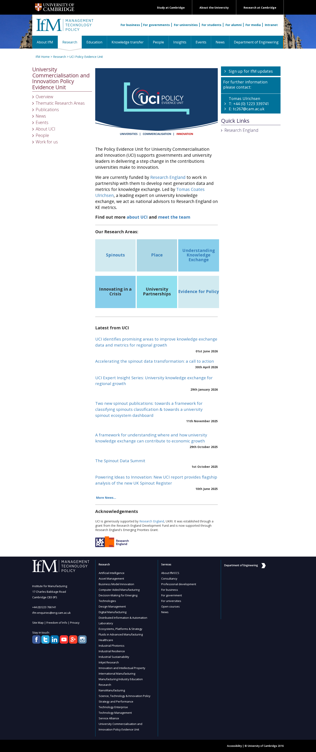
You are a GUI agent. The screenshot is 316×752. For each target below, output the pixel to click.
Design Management (112, 606)
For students (211, 25)
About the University (214, 7)
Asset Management (111, 578)
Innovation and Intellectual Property (122, 668)
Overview (44, 97)
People (158, 42)
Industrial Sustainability (114, 657)
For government (171, 595)
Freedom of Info (56, 623)
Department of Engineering (256, 42)
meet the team (174, 217)
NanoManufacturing (112, 690)
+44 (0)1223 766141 (44, 607)
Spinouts (115, 255)
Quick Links (235, 121)
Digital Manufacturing (112, 612)
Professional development (178, 584)
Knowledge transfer (128, 42)
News (220, 42)
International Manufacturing (117, 673)
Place (157, 255)
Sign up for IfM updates (251, 71)
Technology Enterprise (113, 707)
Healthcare (106, 640)
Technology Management (115, 713)
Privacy (75, 623)
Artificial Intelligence (111, 573)
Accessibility (234, 746)
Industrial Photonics (111, 646)
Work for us (47, 142)
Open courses (170, 606)
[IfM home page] (64, 27)
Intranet (271, 25)
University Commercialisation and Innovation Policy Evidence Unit (61, 78)
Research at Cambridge (260, 7)
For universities (186, 25)
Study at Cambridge (171, 7)
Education (94, 42)
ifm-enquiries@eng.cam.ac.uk (51, 613)
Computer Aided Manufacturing (119, 590)
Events (201, 42)
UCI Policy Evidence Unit (86, 57)
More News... (106, 498)
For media (253, 25)
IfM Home (42, 57)
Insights (179, 42)
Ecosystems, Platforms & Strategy (120, 629)
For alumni (233, 25)
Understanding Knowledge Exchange (198, 254)
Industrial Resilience (112, 651)
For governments (156, 25)
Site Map (38, 623)
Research (72, 42)
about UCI (137, 217)
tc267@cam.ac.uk (248, 108)
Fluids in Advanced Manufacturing (121, 634)
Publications (47, 109)
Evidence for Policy (198, 291)
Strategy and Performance (116, 701)
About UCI (45, 129)
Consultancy (169, 578)
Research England (168, 177)
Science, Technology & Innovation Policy (124, 696)
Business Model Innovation (116, 584)
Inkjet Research (109, 662)
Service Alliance (109, 718)
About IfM (45, 42)
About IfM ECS (170, 573)
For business (130, 25)
